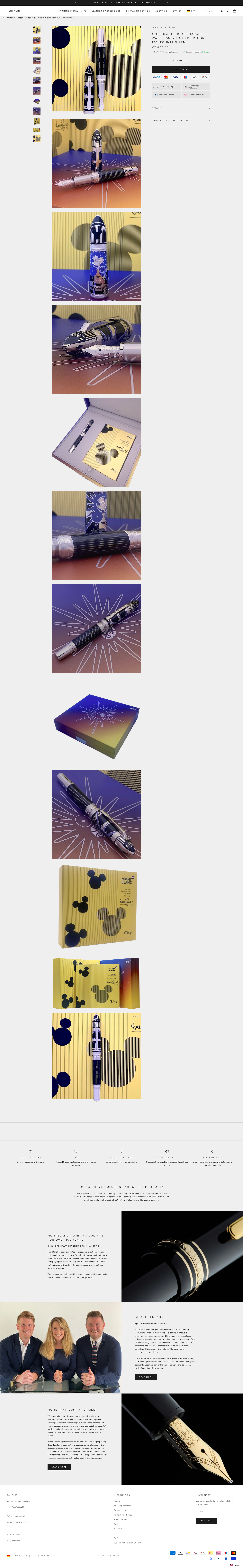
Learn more (59, 1467)
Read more (146, 1377)
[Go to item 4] (37, 60)
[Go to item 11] (37, 129)
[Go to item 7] (37, 91)
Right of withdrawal (123, 1515)
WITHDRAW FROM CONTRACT (128, 1543)
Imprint (117, 1501)
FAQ (116, 1538)
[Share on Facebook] (162, 27)
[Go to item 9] (37, 111)
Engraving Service (138, 11)
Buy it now (181, 69)
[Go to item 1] (37, 30)
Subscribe (206, 1521)
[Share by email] (173, 27)
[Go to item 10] (37, 121)
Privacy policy (120, 1510)
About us (161, 11)
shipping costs (172, 52)
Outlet (177, 11)
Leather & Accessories (106, 11)
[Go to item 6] (37, 81)
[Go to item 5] (37, 71)
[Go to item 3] (37, 50)
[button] (236, 1565)
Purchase (118, 1524)
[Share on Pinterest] (169, 27)
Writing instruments (72, 11)
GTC (116, 1533)
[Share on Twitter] (166, 27)
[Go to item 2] (37, 40)
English (208, 11)
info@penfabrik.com (21, 1501)
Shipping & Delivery (122, 1505)
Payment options (121, 1519)
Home (2, 17)
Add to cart (181, 61)
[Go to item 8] (37, 101)
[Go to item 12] (37, 139)
